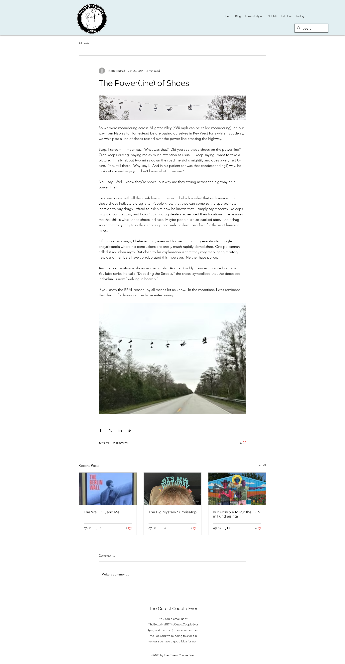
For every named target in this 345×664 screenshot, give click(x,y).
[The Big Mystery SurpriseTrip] (172, 489)
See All (262, 465)
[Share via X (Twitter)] (110, 430)
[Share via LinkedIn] (120, 430)
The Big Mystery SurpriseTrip (172, 512)
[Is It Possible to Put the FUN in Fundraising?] (237, 489)
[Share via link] (130, 430)
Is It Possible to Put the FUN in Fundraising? (236, 514)
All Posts (84, 43)
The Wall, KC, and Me (102, 512)
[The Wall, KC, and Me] (108, 489)
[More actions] (244, 70)
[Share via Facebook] (100, 430)
